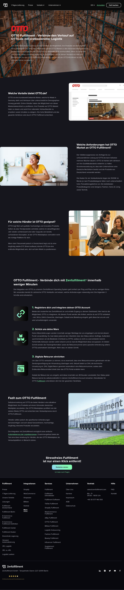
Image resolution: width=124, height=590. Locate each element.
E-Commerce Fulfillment (7, 517)
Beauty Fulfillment (51, 538)
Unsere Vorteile (8, 498)
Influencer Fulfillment (53, 542)
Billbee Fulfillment (51, 526)
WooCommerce (29, 494)
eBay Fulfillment (51, 518)
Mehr (26, 510)
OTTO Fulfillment (51, 522)
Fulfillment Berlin (8, 512)
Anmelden (101, 5)
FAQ (112, 489)
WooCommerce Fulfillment (51, 513)
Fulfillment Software (52, 500)
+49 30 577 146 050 (95, 500)
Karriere (69, 494)
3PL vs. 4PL (6, 550)
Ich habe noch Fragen (62, 472)
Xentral (26, 506)
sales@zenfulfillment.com (96, 489)
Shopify (26, 489)
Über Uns (69, 489)
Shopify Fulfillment (52, 508)
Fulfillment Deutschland (7, 507)
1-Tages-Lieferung (17, 5)
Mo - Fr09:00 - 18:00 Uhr (94, 494)
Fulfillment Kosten (9, 532)
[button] (41, 5)
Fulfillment (41, 381)
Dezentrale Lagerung (10, 536)
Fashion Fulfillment (52, 534)
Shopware (27, 498)
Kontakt (114, 494)
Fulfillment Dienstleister (49, 494)
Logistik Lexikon (8, 554)
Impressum (70, 498)
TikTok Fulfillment (51, 504)
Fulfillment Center (9, 528)
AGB (67, 502)
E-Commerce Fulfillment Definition (10, 523)
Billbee (26, 502)
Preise (30, 5)
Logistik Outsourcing (52, 530)
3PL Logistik (6, 546)
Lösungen (6, 502)
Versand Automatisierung (8, 541)
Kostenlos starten (62, 467)
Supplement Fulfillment (49, 547)
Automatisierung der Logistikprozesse (22, 434)
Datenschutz (70, 506)
